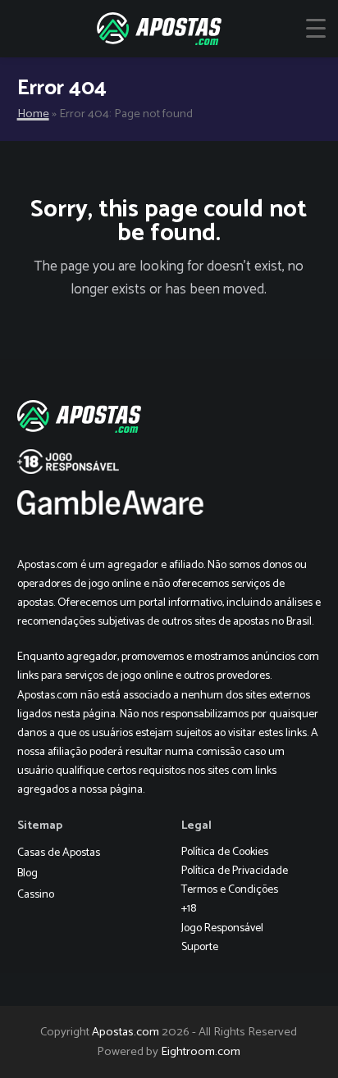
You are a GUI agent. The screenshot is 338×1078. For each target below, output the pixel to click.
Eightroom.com (200, 1052)
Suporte (199, 947)
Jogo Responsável (222, 928)
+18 (188, 908)
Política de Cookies (224, 852)
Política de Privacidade (234, 871)
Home (33, 114)
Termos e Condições (229, 889)
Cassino (35, 894)
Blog (27, 873)
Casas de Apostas (58, 853)
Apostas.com (125, 1032)
